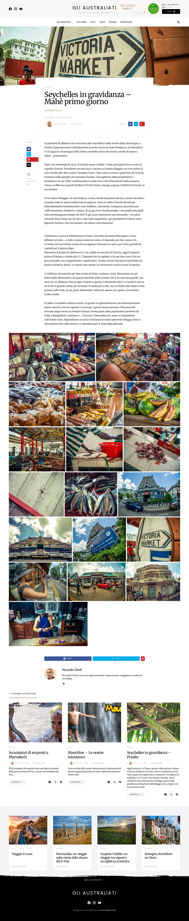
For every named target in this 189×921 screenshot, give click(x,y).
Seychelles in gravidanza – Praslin (149, 754)
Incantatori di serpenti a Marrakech (28, 754)
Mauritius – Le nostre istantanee (86, 754)
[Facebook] (10, 8)
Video (102, 22)
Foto (93, 22)
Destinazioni (63, 22)
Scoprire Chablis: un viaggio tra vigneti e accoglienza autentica (114, 857)
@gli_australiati (170, 5)
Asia (14, 848)
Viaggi (21, 848)
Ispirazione (126, 22)
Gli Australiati (94, 7)
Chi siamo (81, 22)
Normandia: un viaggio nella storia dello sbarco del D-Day (72, 857)
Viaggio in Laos (22, 854)
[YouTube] (20, 8)
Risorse (113, 22)
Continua (16, 782)
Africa (47, 87)
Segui (169, 11)
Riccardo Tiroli (60, 124)
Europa (59, 848)
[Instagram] (15, 8)
